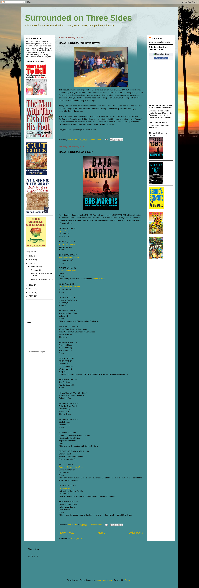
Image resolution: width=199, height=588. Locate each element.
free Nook (164, 115)
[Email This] (111, 139)
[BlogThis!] (113, 139)
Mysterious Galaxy (67, 244)
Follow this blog (161, 58)
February (35, 266)
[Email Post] (106, 139)
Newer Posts (66, 532)
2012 (31, 256)
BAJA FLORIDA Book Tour (76, 151)
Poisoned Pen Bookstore (69, 287)
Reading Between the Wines (71, 467)
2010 (31, 263)
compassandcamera (104, 580)
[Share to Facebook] (119, 139)
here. (157, 128)
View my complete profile (159, 42)
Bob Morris (157, 38)
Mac (164, 113)
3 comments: (96, 139)
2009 (31, 285)
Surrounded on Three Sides (78, 17)
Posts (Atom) (76, 538)
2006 (31, 296)
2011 (31, 260)
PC (170, 113)
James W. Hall (98, 279)
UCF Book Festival (67, 488)
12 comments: (96, 525)
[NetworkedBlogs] (161, 54)
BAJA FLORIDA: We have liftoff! (79, 42)
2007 (31, 292)
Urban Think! (64, 231)
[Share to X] (116, 139)
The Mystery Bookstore (69, 257)
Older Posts (136, 532)
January (34, 270)
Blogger (128, 580)
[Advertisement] (34, 309)
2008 (31, 289)
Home (101, 532)
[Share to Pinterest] (121, 139)
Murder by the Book (67, 271)
